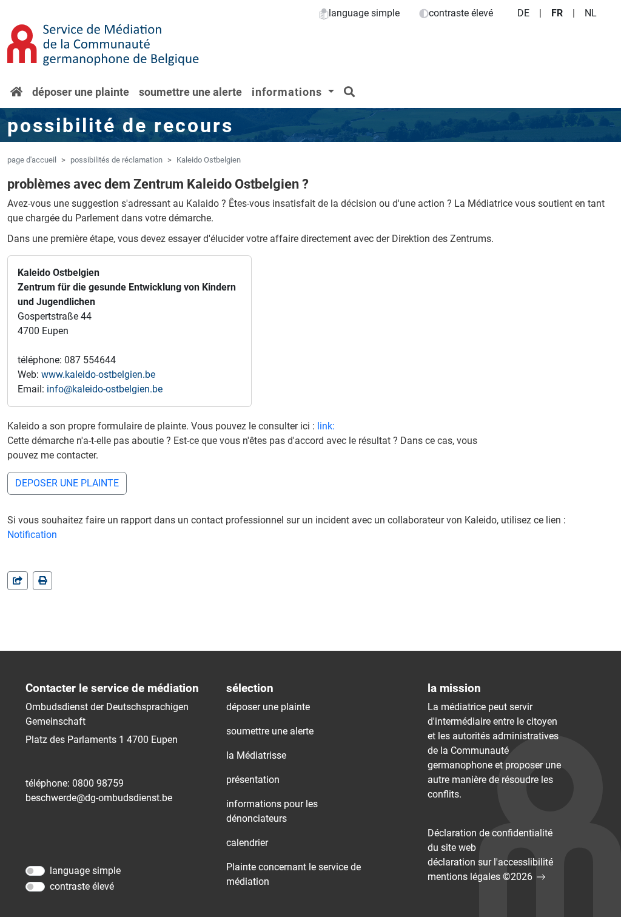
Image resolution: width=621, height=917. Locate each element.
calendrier (247, 842)
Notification (32, 534)
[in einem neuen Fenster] (42, 580)
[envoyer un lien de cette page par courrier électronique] (17, 580)
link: (326, 426)
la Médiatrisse (256, 755)
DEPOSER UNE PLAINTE (67, 483)
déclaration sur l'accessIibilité (490, 862)
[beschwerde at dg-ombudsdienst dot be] (98, 798)
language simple (364, 13)
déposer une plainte (80, 92)
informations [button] (288, 92)
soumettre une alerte (190, 92)
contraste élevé (461, 13)
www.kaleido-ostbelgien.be (98, 374)
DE (523, 13)
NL (591, 13)
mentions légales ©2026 (480, 876)
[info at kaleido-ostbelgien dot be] (105, 389)
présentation (253, 779)
